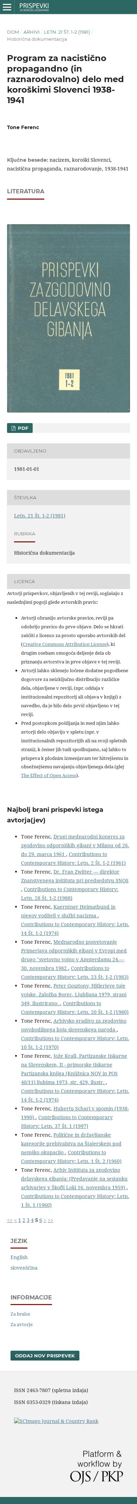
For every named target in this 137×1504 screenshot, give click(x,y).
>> (50, 1220)
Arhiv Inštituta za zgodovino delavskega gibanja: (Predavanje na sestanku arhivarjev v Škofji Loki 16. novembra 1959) (74, 1179)
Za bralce (20, 1314)
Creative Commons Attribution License (65, 644)
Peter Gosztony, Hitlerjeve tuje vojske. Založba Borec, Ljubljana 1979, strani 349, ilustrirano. (73, 994)
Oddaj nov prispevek (45, 1355)
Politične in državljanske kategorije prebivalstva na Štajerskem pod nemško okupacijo (71, 1143)
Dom (13, 32)
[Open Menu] (7, 7)
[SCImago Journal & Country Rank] (56, 1421)
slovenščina (24, 1267)
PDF (22, 428)
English (19, 1257)
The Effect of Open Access (48, 775)
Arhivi (32, 32)
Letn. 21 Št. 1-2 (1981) (67, 32)
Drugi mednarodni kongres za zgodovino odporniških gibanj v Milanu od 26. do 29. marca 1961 (75, 845)
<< (10, 1220)
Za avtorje (22, 1324)
